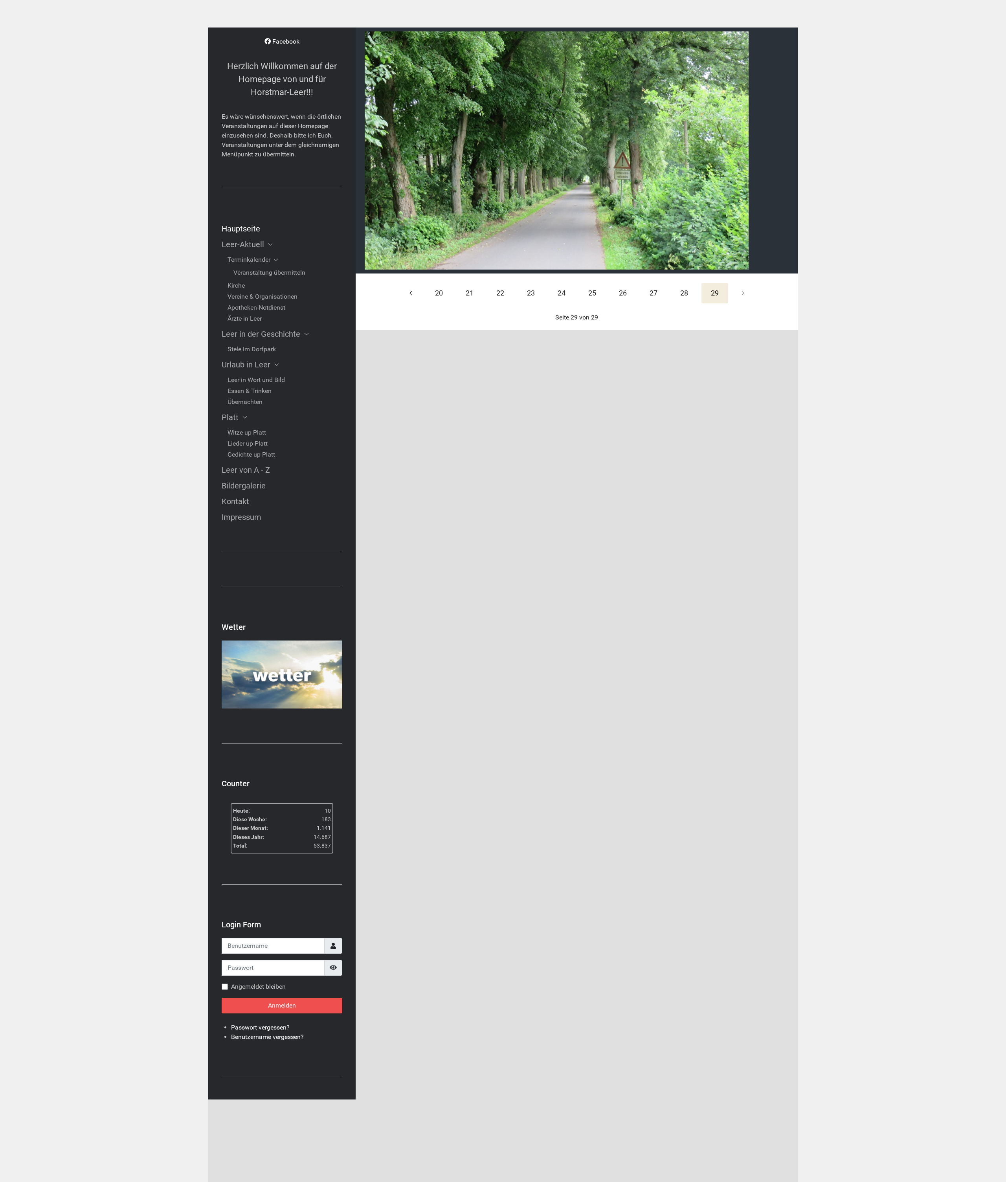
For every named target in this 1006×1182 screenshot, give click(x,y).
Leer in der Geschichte (261, 334)
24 (561, 293)
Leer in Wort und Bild (256, 380)
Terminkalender (249, 259)
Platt (230, 417)
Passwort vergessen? (260, 1027)
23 (531, 293)
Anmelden (282, 1005)
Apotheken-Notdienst (256, 307)
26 (623, 293)
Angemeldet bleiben (258, 986)
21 (470, 293)
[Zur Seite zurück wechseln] (411, 293)
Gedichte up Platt (251, 454)
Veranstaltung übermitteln (269, 272)
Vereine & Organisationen (262, 296)
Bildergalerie (244, 485)
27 (653, 293)
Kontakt (235, 501)
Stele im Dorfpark (252, 349)
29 (715, 293)
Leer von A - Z (246, 470)
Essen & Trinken (250, 391)
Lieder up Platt (248, 443)
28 (684, 293)
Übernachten (245, 402)
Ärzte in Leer (245, 318)
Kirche (236, 285)
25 (592, 293)
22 (500, 293)
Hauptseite (241, 228)
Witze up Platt (247, 432)
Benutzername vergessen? (267, 1037)
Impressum (241, 517)
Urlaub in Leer (246, 364)
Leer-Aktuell (243, 244)
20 (439, 293)
